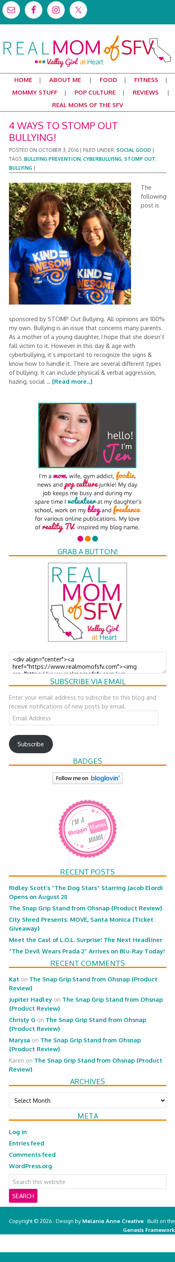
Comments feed (32, 1154)
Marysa (19, 1040)
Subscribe (31, 744)
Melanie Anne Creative (113, 1220)
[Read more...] (72, 381)
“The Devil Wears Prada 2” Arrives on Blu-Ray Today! (87, 951)
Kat (14, 979)
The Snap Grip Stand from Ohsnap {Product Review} (85, 908)
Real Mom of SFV (87, 38)
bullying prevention (52, 159)
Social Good (133, 150)
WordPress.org (30, 1165)
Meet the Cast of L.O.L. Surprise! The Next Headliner (85, 939)
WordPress (140, 1247)
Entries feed (26, 1143)
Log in (18, 1131)
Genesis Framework (149, 1229)
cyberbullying (102, 159)
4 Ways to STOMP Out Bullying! (63, 131)
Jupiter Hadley (30, 999)
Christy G (22, 1019)
